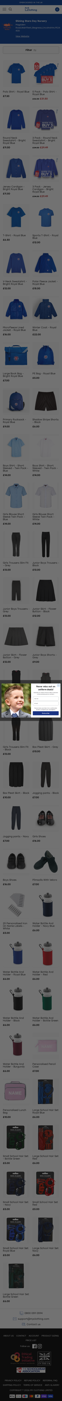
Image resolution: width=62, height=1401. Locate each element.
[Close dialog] (58, 685)
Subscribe (46, 713)
